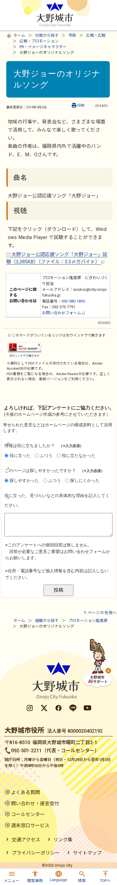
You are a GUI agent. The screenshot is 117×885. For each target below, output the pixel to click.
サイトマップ (87, 853)
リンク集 (63, 840)
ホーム (19, 35)
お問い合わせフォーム (62, 313)
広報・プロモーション (39, 41)
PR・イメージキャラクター (43, 47)
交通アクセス (26, 840)
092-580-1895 (73, 301)
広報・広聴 (96, 35)
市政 (72, 35)
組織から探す (46, 620)
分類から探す (46, 35)
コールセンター (28, 814)
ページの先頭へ (102, 612)
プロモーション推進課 (87, 620)
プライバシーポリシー (36, 853)
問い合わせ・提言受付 (35, 803)
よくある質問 (25, 792)
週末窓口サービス (30, 825)
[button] (11, 875)
